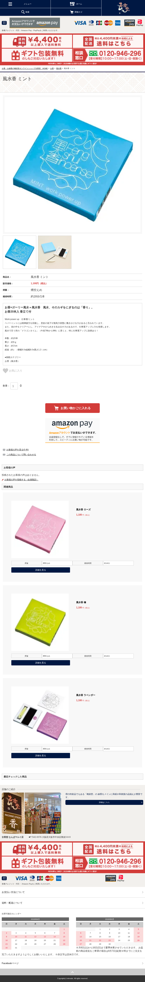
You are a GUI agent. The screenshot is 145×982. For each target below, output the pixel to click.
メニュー (27, 4)
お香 (52, 68)
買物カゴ (78, 12)
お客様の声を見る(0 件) (17, 449)
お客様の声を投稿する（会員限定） (21, 479)
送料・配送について (12, 903)
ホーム (79, 4)
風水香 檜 (81, 602)
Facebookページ (10, 963)
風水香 (59, 68)
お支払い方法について (13, 892)
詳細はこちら (104, 802)
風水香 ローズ (83, 509)
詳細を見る (40, 570)
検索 (27, 12)
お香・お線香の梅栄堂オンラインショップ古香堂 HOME (25, 68)
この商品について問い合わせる (21, 454)
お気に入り (15, 370)
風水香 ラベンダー (85, 695)
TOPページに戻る (72, 972)
